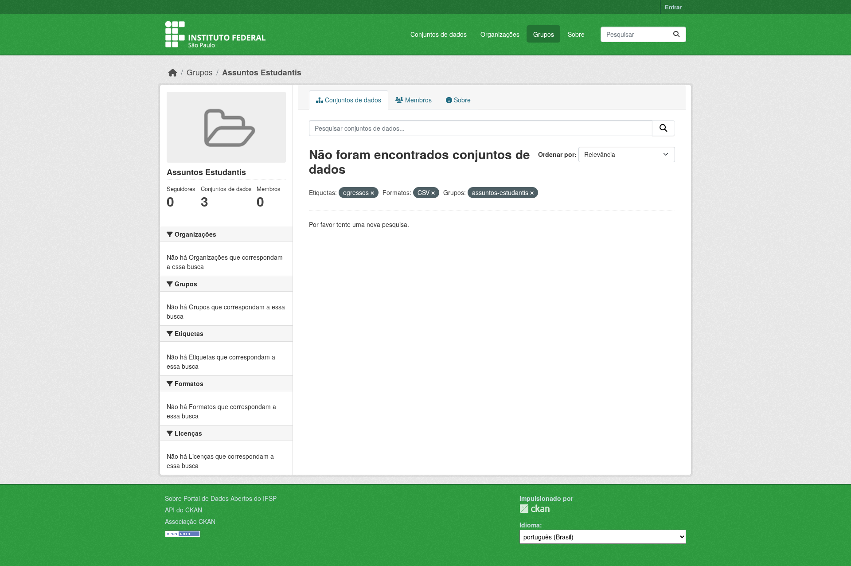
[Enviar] (676, 34)
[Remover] (372, 192)
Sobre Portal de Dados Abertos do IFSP (221, 498)
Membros (417, 99)
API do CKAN (183, 509)
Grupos (543, 34)
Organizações (499, 34)
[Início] (172, 72)
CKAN (534, 508)
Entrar (673, 7)
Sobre (576, 34)
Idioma (529, 524)
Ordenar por (556, 154)
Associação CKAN (190, 521)
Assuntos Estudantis (261, 72)
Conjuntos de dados (438, 34)
